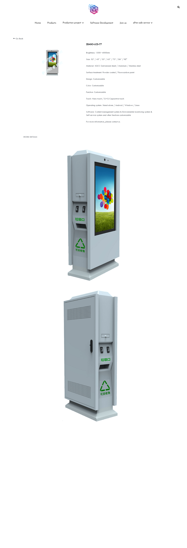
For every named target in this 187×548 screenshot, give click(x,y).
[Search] (178, 7)
